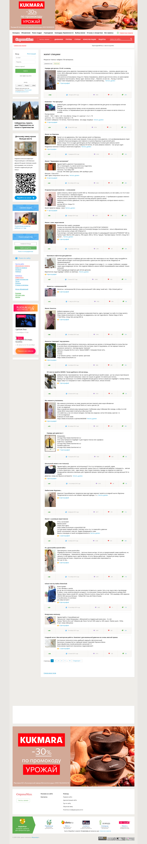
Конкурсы (16, 33)
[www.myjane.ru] (86, 825)
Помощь (18, 271)
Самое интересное (21, 279)
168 (125, 540)
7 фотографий (64, 383)
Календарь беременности (64, 33)
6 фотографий (64, 239)
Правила (18, 270)
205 (126, 183)
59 (126, 483)
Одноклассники (27, 79)
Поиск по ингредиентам (25, 251)
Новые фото (19, 277)
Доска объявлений (21, 289)
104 (125, 630)
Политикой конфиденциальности (23, 91)
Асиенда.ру (104, 826)
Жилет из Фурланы (52, 134)
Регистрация (31, 54)
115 (125, 279)
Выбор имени (80, 33)
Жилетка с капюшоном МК (56, 286)
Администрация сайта (70, 800)
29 (126, 393)
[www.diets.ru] (67, 825)
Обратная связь (68, 806)
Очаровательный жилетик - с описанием (60, 190)
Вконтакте (24, 79)
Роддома (18, 293)
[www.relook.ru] (124, 825)
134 (125, 334)
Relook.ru (124, 826)
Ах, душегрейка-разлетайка (55, 548)
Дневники (58, 39)
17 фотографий (64, 83)
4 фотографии (51, 149)
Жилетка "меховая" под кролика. (57, 341)
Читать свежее (44, 39)
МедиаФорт (22, 826)
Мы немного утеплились (54, 400)
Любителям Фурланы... (53, 490)
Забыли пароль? (20, 66)
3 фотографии (64, 625)
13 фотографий (52, 122)
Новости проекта (21, 268)
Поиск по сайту (24, 258)
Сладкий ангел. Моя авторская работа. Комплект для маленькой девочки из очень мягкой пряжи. (81, 637)
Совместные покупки (126, 33)
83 (125, 653)
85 (126, 456)
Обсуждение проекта (22, 266)
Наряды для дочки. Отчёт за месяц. (58, 68)
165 (125, 365)
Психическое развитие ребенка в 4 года (22, 227)
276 (125, 95)
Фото (56, 63)
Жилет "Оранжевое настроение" (57, 161)
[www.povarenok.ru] (49, 825)
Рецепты (102, 39)
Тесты (17, 281)
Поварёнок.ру (49, 826)
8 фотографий (51, 274)
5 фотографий (64, 319)
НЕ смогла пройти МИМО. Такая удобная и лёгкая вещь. (67, 372)
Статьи (77, 39)
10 (69, 661)
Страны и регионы (21, 285)
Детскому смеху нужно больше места (25, 137)
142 (126, 154)
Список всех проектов (105, 831)
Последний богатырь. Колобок (24, 340)
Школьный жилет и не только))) (57, 463)
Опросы (18, 283)
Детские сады (20, 295)
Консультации (89, 39)
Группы (69, 39)
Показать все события (25, 351)
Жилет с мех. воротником (54, 222)
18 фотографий (52, 178)
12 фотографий (64, 536)
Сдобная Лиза (21, 329)
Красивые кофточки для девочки (59, 256)
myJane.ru (86, 826)
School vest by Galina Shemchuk (56, 584)
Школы (17, 297)
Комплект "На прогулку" (54, 102)
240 (125, 215)
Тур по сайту (19, 264)
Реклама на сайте (47, 794)
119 (126, 576)
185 (125, 426)
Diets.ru (67, 826)
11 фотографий (52, 210)
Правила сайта (67, 797)
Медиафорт (35, 837)
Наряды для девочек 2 (55, 433)
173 (126, 607)
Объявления (25, 33)
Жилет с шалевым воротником (56, 519)
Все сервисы (108, 33)
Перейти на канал (24, 198)
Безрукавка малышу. (52, 614)
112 (125, 512)
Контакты (44, 797)
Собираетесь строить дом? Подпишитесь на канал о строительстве (24, 125)
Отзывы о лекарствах (95, 33)
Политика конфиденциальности (73, 810)
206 (125, 127)
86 (126, 301)
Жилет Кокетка (50, 308)
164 (126, 248)
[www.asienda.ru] (105, 825)
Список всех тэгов (50, 673)
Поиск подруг (37, 33)
